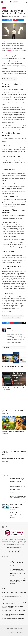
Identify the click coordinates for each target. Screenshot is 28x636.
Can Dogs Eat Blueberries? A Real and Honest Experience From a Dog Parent (12, 367)
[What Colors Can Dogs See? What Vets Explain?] (14, 423)
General (3, 7)
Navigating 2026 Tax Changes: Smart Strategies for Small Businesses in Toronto (17, 480)
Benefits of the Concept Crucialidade (9, 315)
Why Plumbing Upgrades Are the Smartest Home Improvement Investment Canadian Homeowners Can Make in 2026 (17, 488)
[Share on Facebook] (4, 20)
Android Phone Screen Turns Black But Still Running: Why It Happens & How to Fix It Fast (18, 498)
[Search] (26, 2)
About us (9, 630)
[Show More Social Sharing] (25, 20)
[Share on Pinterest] (15, 20)
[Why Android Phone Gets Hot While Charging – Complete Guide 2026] (5, 514)
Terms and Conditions (11, 632)
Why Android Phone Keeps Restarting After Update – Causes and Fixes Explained (18, 506)
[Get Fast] (14, 2)
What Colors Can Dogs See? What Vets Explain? (13, 431)
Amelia (6, 16)
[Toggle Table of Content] (14, 79)
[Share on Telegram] (21, 20)
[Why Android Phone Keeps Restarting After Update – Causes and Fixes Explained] (5, 506)
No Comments (17, 16)
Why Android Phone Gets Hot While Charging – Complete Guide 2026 (18, 514)
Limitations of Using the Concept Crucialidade (11, 317)
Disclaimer (20, 630)
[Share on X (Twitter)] (10, 20)
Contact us (14, 630)
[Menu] (2, 2)
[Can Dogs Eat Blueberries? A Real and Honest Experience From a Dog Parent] (14, 358)
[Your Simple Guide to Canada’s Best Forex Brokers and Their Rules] (14, 443)
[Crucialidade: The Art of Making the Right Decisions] (14, 31)
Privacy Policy (20, 632)
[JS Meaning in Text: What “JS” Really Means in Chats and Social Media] (14, 379)
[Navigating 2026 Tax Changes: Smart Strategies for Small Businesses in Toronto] (5, 480)
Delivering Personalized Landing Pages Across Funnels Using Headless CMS (13, 459)
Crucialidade (9, 50)
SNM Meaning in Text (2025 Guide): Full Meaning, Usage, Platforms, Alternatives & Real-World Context (13, 410)
